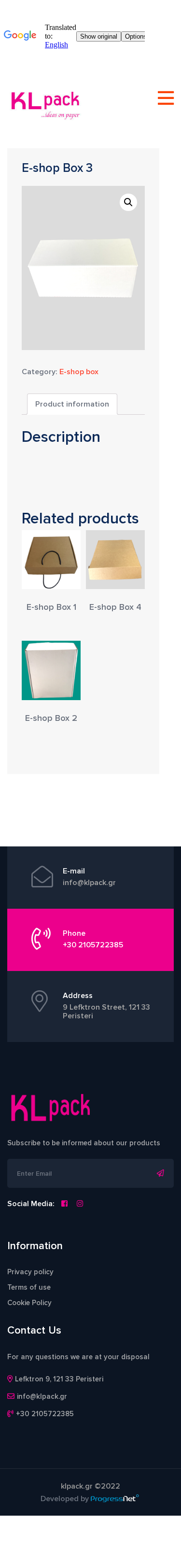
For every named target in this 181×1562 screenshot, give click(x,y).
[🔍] (128, 202)
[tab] (72, 404)
